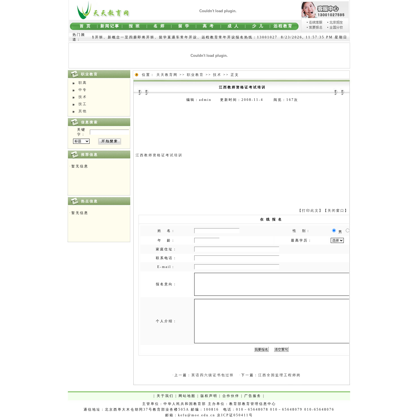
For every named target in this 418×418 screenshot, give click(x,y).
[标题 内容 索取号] (81, 141)
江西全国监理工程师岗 (279, 375)
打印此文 (310, 211)
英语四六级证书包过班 (212, 375)
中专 (82, 90)
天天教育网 (167, 75)
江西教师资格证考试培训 (159, 155)
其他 (82, 111)
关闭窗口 (336, 211)
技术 (82, 97)
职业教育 (195, 75)
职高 (82, 83)
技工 (82, 104)
